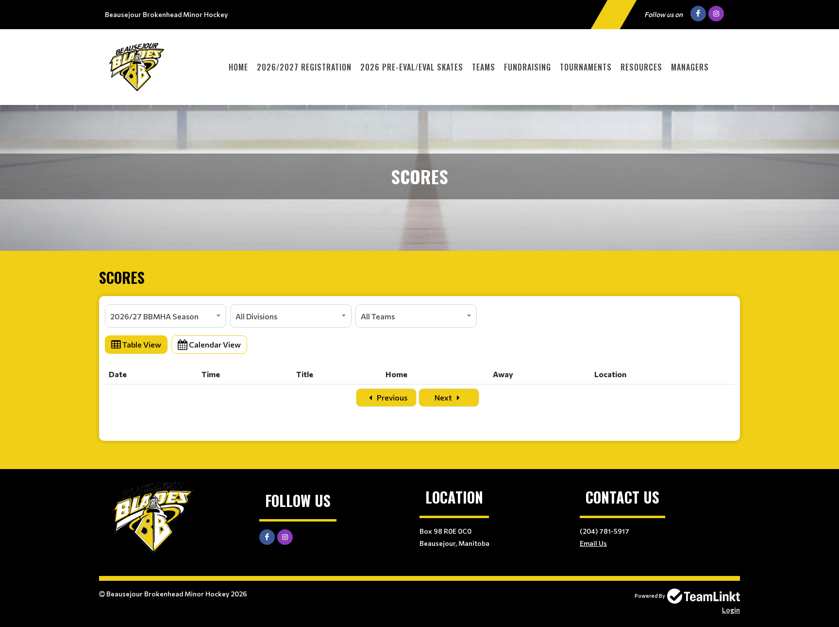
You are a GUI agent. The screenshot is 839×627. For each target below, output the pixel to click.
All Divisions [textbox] (256, 316)
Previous (391, 397)
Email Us (593, 543)
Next (444, 397)
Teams (483, 67)
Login (731, 610)
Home (238, 67)
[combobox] (165, 316)
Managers (690, 67)
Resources (641, 67)
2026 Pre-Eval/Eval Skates (411, 67)
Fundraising (527, 67)
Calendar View (214, 344)
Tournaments (586, 67)
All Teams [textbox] (378, 316)
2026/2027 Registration (304, 67)
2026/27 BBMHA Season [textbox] (154, 316)
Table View (141, 344)
